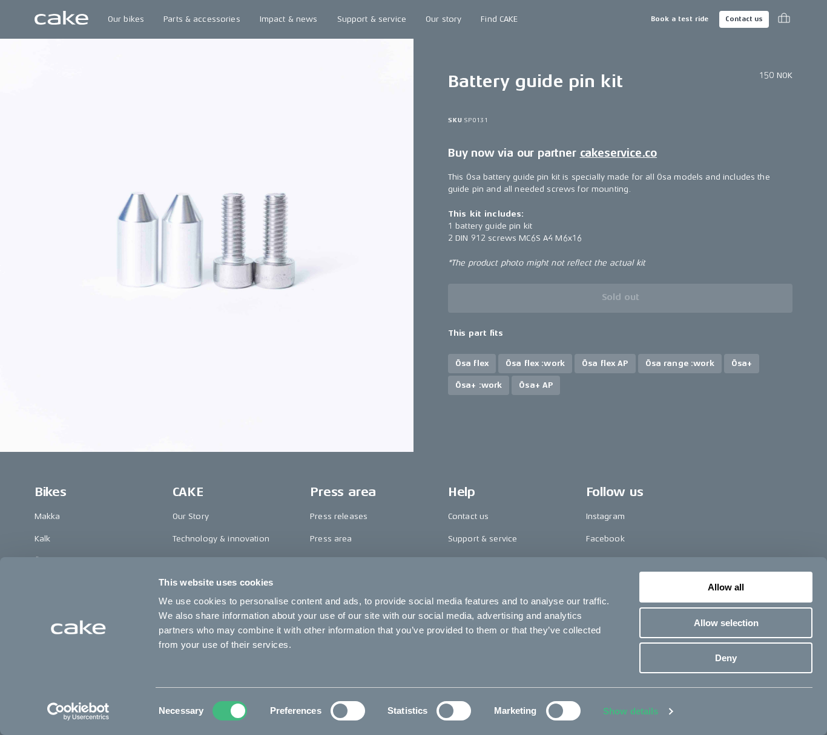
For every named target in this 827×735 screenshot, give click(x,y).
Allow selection (726, 623)
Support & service (371, 19)
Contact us (744, 19)
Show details (630, 711)
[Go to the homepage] (61, 19)
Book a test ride (679, 19)
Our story (443, 19)
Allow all (726, 587)
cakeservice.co (618, 152)
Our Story (191, 516)
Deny (726, 658)
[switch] (348, 710)
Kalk (43, 538)
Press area (331, 538)
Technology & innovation (221, 538)
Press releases (338, 516)
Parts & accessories (201, 19)
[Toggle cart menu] (784, 19)
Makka (48, 516)
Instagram (605, 516)
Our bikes (126, 19)
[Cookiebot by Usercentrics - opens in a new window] (78, 711)
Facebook (605, 538)
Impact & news (289, 19)
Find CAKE (499, 19)
